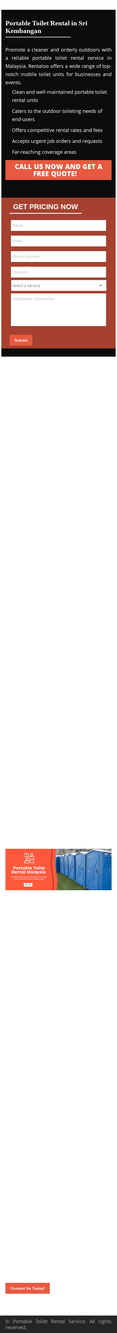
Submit (20, 340)
